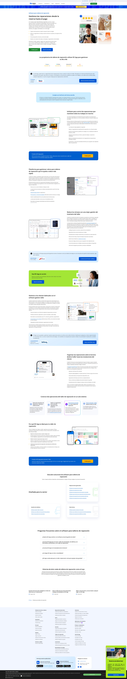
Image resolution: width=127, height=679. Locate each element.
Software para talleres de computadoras (61, 611)
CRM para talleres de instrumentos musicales (62, 637)
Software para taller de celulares (60, 615)
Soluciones (40, 3)
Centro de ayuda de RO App (79, 641)
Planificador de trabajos (39, 613)
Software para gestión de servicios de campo (62, 645)
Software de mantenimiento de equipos (61, 650)
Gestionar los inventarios (39, 620)
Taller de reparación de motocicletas (38, 513)
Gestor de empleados (38, 626)
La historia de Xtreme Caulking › (87, 258)
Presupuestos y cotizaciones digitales (37, 194)
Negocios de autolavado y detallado (61, 620)
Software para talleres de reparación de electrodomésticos (80, 511)
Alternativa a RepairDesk (79, 626)
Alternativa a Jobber (78, 628)
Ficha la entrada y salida (91, 403)
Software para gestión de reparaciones (81, 615)
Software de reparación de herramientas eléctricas (78, 496)
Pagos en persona (38, 635)
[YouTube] (78, 667)
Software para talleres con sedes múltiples (82, 613)
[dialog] (63, 674)
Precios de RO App (78, 635)
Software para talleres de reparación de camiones (40, 511)
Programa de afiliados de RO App (80, 642)
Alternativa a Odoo (78, 631)
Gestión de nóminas (38, 630)
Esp (95, 0)
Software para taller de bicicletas (60, 635)
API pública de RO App (78, 639)
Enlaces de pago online (35, 192)
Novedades (63, 3)
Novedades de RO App (78, 637)
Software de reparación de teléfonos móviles (77, 513)
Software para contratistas (79, 618)
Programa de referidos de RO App (80, 644)
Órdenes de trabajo (38, 611)
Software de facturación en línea (40, 637)
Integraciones (57, 3)
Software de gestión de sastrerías (60, 631)
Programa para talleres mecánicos (60, 619)
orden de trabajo (86, 122)
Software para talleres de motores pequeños (62, 652)
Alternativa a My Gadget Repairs (80, 630)
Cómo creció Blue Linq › (89, 342)
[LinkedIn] (80, 667)
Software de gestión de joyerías (60, 639)
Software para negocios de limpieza (61, 628)
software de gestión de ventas (55, 412)
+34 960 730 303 (85, 0)
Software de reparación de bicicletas (76, 488)
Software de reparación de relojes (75, 490)
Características (46, 3)
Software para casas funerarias (60, 630)
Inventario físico (37, 622)
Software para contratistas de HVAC (61, 643)
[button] (43, 677)
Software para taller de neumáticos (60, 624)
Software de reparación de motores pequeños (77, 498)
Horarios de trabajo (38, 628)
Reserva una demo (85, 3)
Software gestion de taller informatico (76, 509)
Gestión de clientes (38, 615)
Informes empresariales (39, 643)
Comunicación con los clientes (36, 319)
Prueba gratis (93, 3)
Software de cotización (39, 639)
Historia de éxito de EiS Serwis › (88, 80)
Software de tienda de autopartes (60, 622)
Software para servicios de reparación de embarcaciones (79, 494)
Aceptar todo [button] (92, 674)
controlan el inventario (91, 223)
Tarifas (52, 3)
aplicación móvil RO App (72, 366)
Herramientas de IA (78, 622)
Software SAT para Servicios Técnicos (81, 611)
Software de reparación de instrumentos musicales (78, 492)
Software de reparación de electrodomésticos (62, 613)
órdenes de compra (82, 238)
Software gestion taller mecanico (37, 509)
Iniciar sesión (91, 0)
